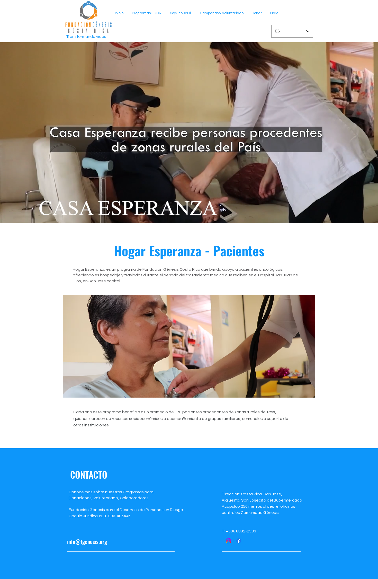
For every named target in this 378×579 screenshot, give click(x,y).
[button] (147, 13)
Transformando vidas (86, 36)
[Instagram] (228, 541)
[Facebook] (239, 541)
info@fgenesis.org (87, 541)
